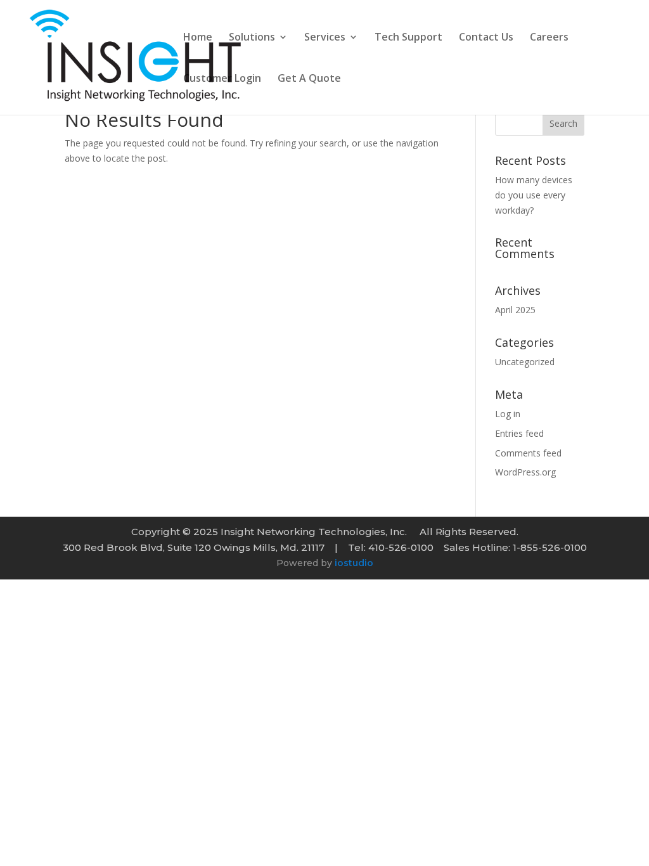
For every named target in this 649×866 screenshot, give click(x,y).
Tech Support (408, 38)
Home (197, 38)
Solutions (252, 38)
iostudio (354, 563)
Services (324, 38)
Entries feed (519, 433)
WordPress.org (525, 472)
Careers (549, 38)
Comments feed (528, 453)
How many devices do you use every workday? (533, 195)
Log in (507, 414)
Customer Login (222, 79)
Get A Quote (309, 79)
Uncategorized (525, 362)
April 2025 (515, 310)
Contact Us (486, 38)
